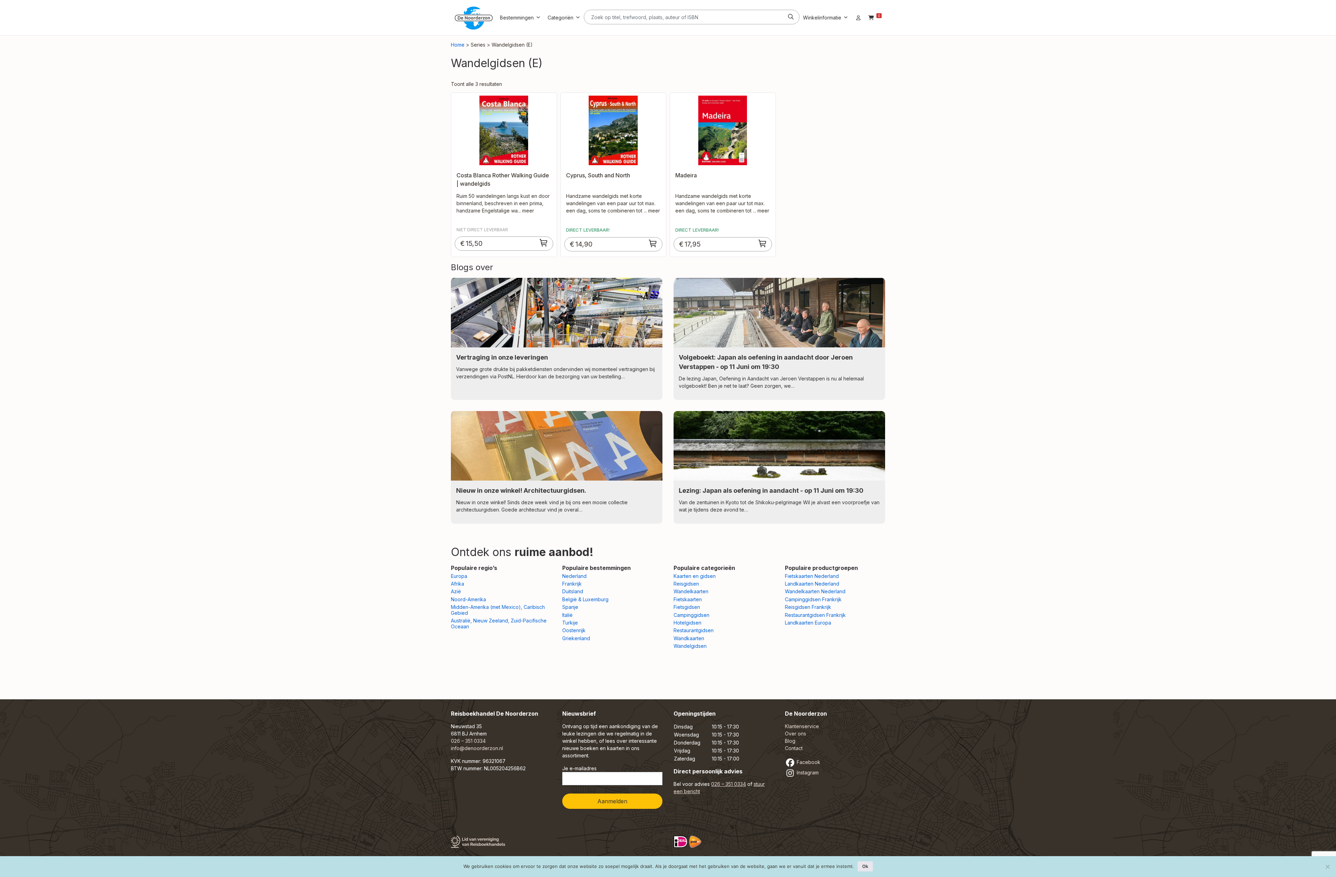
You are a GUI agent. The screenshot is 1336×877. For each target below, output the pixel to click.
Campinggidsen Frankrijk (813, 599)
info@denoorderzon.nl (477, 748)
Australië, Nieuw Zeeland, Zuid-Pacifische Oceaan (499, 623)
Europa (459, 576)
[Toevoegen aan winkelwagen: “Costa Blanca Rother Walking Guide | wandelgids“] (544, 243)
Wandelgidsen (690, 646)
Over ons (795, 734)
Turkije (570, 623)
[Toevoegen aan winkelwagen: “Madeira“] (762, 243)
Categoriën (560, 18)
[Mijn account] (858, 17)
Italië (567, 615)
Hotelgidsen (687, 623)
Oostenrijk (574, 630)
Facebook (807, 762)
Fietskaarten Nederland (812, 576)
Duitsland (572, 591)
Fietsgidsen (687, 607)
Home (457, 45)
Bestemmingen (517, 18)
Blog (790, 741)
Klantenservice (802, 726)
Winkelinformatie (822, 18)
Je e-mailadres (579, 768)
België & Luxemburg (585, 599)
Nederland (574, 576)
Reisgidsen (686, 584)
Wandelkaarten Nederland (815, 591)
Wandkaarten (689, 638)
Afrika (457, 584)
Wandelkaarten (691, 591)
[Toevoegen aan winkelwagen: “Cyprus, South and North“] (653, 243)
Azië (456, 591)
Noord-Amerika (468, 599)
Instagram (807, 772)
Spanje (570, 607)
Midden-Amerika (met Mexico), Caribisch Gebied (498, 610)
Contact (794, 748)
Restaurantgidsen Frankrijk (815, 615)
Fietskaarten (688, 599)
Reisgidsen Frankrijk (808, 607)
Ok (865, 866)
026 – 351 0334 (468, 741)
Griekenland (576, 638)
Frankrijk (572, 584)
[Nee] (1327, 866)
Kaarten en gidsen (695, 576)
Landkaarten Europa (808, 623)
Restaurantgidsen (694, 630)
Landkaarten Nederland (812, 584)
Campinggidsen (691, 615)
